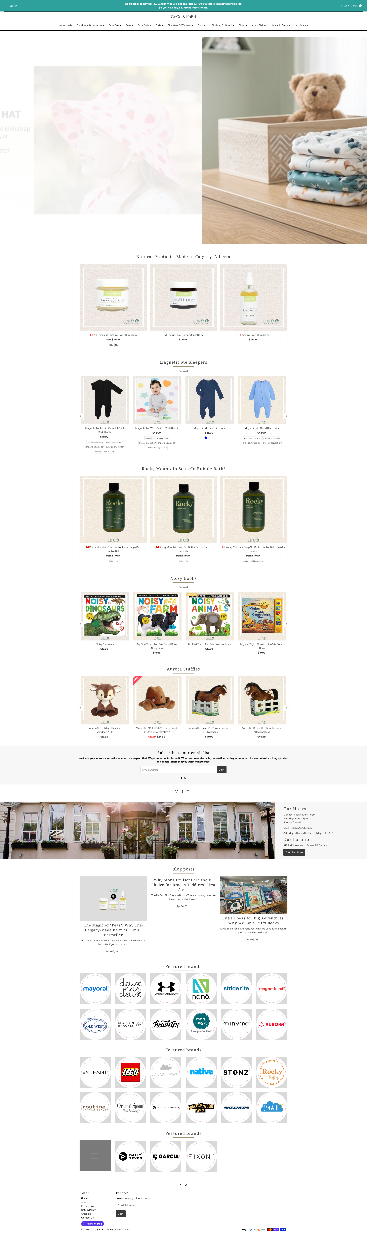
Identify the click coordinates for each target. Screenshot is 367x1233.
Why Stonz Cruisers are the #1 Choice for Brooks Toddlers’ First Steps (183, 884)
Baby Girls (144, 25)
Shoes (242, 25)
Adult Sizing (259, 25)
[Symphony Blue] (205, 437)
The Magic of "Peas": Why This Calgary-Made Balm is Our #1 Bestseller (113, 929)
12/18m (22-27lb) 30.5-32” (115, 447)
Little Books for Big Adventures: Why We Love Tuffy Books (253, 920)
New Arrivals (65, 25)
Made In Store (280, 25)
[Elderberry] (209, 437)
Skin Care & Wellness (180, 25)
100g (111, 345)
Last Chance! (302, 25)
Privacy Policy (88, 1205)
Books (201, 25)
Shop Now (65, 44)
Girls (159, 25)
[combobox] (63, 6)
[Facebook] (181, 777)
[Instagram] (185, 777)
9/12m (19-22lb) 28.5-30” (95, 447)
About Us (86, 1202)
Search (85, 1198)
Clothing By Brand (222, 25)
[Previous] (80, 416)
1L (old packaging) (256, 561)
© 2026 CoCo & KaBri (93, 1229)
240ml (111, 561)
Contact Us (87, 1217)
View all (183, 371)
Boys (129, 25)
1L (117, 561)
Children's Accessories (90, 25)
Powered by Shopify (118, 1229)
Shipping (86, 1213)
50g (116, 345)
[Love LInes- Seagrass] (213, 437)
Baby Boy (114, 25)
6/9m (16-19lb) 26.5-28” (114, 442)
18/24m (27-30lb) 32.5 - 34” (105, 452)
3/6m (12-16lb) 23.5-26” (95, 442)
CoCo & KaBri (183, 16)
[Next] (286, 416)
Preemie (148, 438)
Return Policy (88, 1209)
